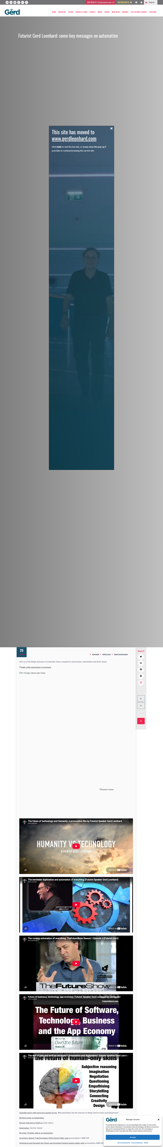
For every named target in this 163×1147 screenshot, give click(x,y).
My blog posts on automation (31, 1118)
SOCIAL (107, 12)
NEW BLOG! (116, 12)
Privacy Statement (137, 1142)
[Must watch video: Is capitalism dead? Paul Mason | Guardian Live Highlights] (141, 705)
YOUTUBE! (152, 12)
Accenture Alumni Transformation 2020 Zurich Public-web (44, 1138)
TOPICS (70, 12)
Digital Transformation (121, 654)
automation (95, 654)
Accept (133, 1137)
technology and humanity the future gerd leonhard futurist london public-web (51, 1143)
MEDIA (100, 12)
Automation (24, 1128)
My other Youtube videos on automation (36, 1133)
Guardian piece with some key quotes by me (38, 1113)
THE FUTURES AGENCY (139, 12)
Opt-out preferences (123, 1142)
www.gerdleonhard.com (74, 138)
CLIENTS (92, 12)
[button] (158, 1119)
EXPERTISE (62, 12)
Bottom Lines (107, 654)
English (151, 2)
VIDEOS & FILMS (81, 12)
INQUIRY (125, 12)
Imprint (146, 1142)
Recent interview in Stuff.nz (31, 1123)
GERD (54, 12)
